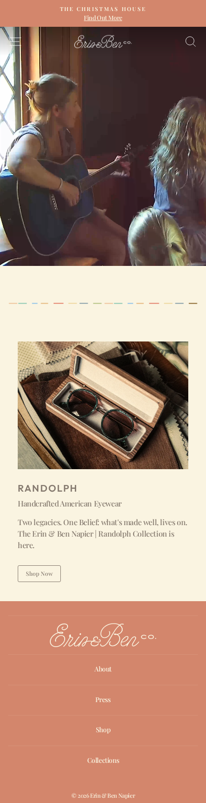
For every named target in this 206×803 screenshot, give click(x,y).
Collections (103, 760)
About (103, 668)
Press (102, 699)
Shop (103, 729)
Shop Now (39, 573)
